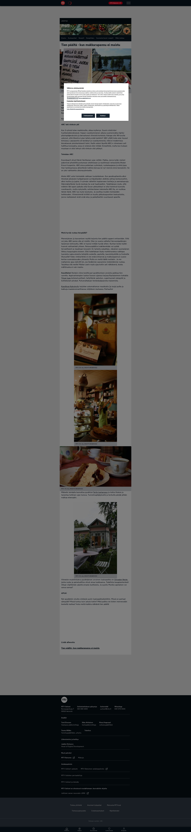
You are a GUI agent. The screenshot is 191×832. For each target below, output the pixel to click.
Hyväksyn (103, 115)
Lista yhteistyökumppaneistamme (75, 109)
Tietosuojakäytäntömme (84, 98)
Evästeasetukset (88, 115)
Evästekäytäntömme (72, 98)
